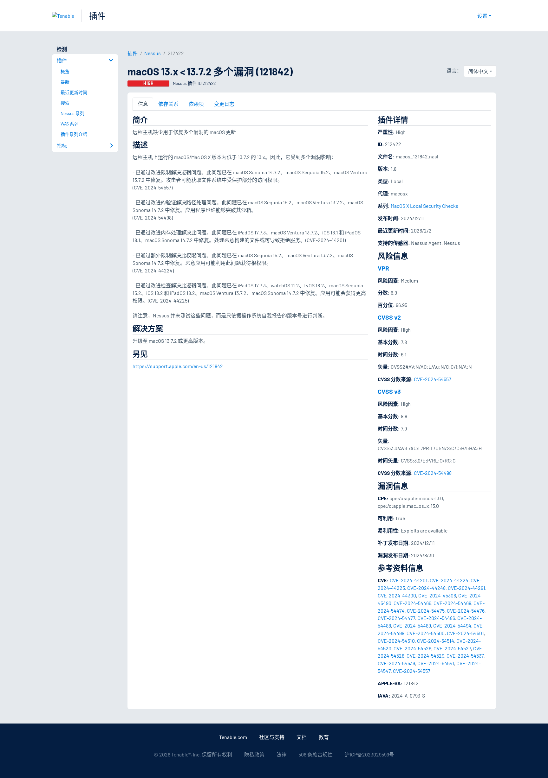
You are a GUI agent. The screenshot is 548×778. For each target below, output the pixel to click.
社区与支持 (271, 737)
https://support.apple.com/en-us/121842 (178, 366)
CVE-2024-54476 (466, 611)
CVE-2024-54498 (433, 473)
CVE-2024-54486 (436, 618)
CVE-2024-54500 (426, 633)
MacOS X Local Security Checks (424, 206)
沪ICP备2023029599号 (369, 754)
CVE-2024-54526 (412, 648)
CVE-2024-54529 (425, 656)
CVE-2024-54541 (435, 663)
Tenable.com (233, 737)
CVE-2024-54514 (435, 641)
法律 (282, 754)
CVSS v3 (389, 391)
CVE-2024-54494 (452, 625)
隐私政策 (254, 754)
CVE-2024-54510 (396, 641)
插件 (97, 16)
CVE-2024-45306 (437, 595)
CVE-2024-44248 (426, 588)
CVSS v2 (389, 317)
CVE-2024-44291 (466, 588)
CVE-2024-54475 (426, 611)
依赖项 (196, 104)
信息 (143, 104)
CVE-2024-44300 (397, 595)
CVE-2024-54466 (412, 603)
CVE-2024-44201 (408, 580)
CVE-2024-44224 (449, 580)
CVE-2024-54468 (452, 603)
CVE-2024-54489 (412, 625)
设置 (482, 16)
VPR (383, 268)
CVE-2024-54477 (396, 618)
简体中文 (478, 71)
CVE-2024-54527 (452, 648)
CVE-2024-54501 (465, 633)
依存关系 (168, 104)
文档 (302, 737)
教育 (324, 737)
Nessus (152, 53)
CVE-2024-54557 (432, 379)
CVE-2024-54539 (396, 663)
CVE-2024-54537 (465, 656)
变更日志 (224, 104)
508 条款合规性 (315, 754)
